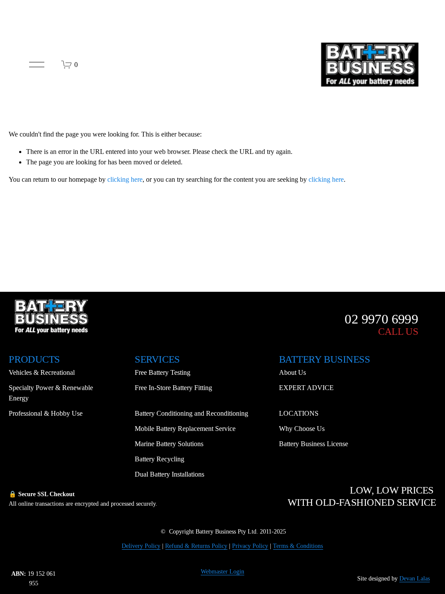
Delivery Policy (141, 545)
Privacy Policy (250, 545)
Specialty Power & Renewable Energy (51, 393)
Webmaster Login (222, 571)
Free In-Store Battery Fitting (173, 387)
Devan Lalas (414, 578)
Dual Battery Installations (169, 474)
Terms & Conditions (298, 545)
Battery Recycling (159, 459)
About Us (292, 372)
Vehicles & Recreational (42, 372)
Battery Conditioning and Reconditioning (191, 413)
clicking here (125, 179)
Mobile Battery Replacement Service (185, 428)
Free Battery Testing (162, 372)
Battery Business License (313, 443)
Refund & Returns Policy (196, 545)
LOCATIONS (299, 413)
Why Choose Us (302, 428)
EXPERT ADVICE (306, 387)
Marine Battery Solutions (169, 443)
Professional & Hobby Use (46, 413)
